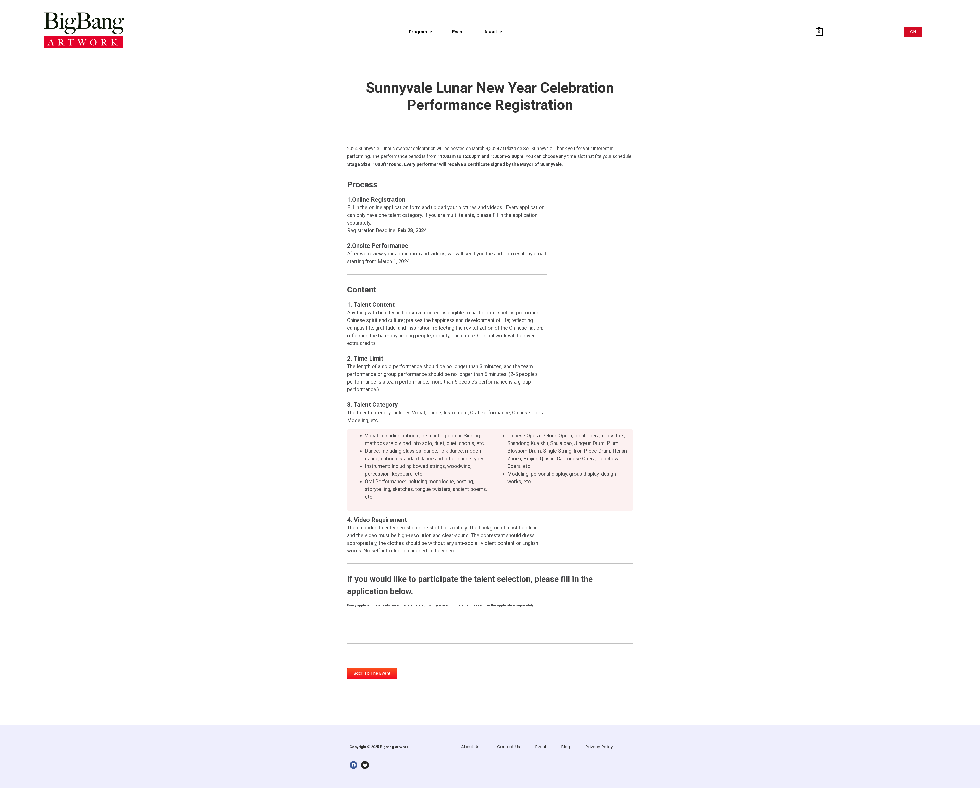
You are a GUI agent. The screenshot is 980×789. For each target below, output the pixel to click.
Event (458, 31)
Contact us (508, 747)
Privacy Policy (599, 747)
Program (418, 31)
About (490, 31)
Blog (565, 747)
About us (470, 747)
